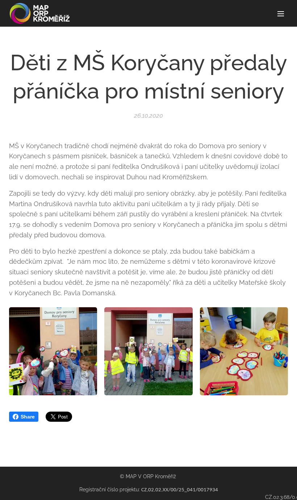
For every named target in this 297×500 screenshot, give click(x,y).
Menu (280, 13)
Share (28, 417)
